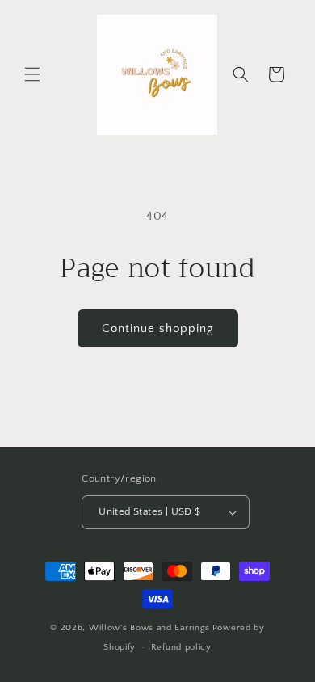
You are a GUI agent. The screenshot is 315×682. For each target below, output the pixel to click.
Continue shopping (158, 328)
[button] (32, 74)
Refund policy (181, 647)
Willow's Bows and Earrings (149, 628)
